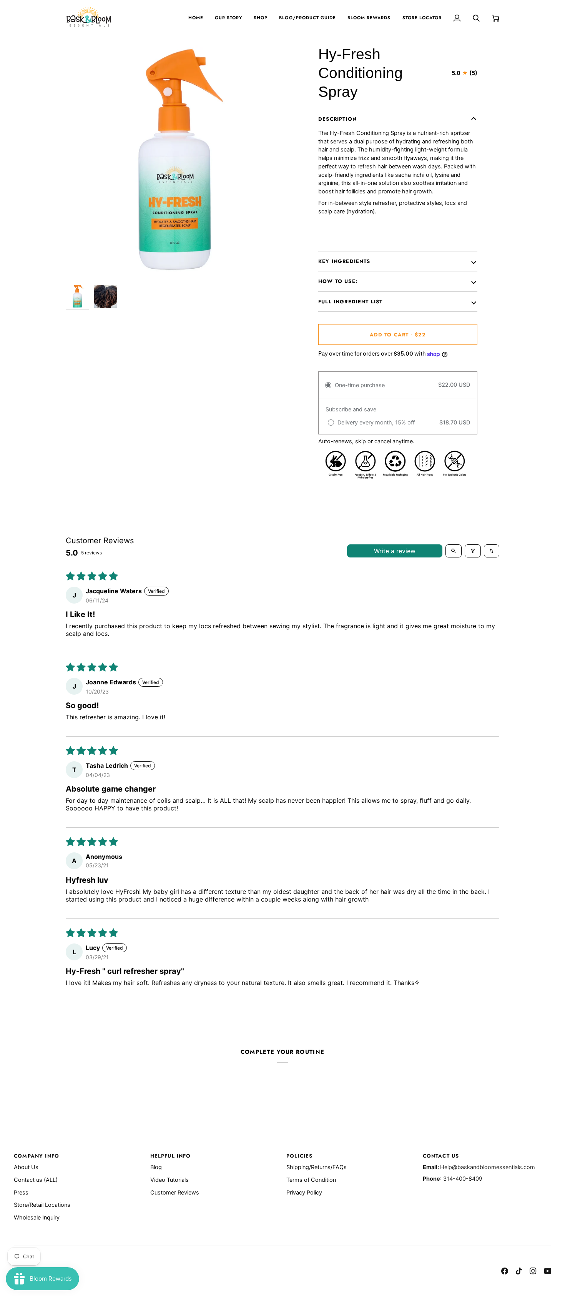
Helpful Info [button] (170, 1156)
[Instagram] (533, 1271)
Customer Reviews (174, 1192)
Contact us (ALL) (36, 1179)
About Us (26, 1167)
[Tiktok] (519, 1271)
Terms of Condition (311, 1179)
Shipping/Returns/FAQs (316, 1167)
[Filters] (473, 550)
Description (337, 119)
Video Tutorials (169, 1179)
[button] (260, 18)
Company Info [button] (36, 1156)
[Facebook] (504, 1271)
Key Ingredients (344, 261)
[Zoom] (174, 163)
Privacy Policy (304, 1192)
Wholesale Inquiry (37, 1217)
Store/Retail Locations (42, 1204)
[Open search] (453, 550)
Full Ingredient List (350, 301)
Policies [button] (299, 1156)
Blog (156, 1167)
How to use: (337, 281)
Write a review (394, 551)
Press (21, 1192)
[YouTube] (547, 1271)
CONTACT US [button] (441, 1156)
